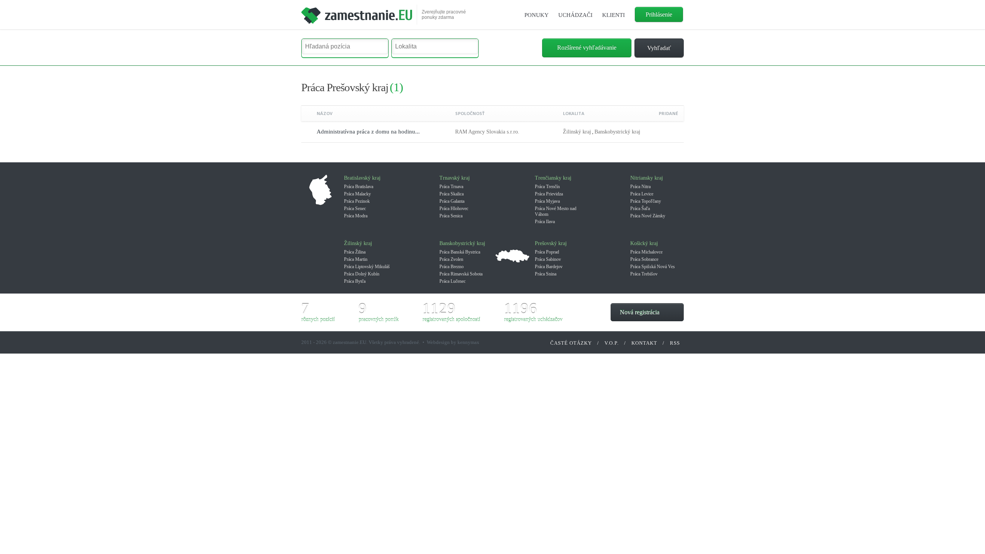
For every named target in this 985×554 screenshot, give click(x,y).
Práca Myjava (547, 201)
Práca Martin (355, 259)
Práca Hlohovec (453, 208)
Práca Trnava (451, 186)
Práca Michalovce (646, 252)
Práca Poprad (547, 252)
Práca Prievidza (549, 194)
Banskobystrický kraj (617, 132)
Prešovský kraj (551, 243)
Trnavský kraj (454, 178)
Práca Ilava (545, 221)
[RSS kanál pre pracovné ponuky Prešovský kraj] (673, 88)
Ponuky (536, 15)
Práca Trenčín (547, 186)
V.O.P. (611, 343)
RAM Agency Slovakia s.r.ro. (487, 132)
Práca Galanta (451, 201)
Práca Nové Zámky (647, 216)
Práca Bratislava (358, 186)
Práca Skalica (451, 194)
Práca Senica (450, 216)
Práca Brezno (451, 266)
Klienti (613, 15)
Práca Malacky (357, 194)
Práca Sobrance (644, 259)
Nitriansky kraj (646, 178)
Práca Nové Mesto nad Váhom (555, 211)
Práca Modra (355, 216)
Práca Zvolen (451, 259)
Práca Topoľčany (645, 201)
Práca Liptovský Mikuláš (367, 266)
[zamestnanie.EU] (356, 12)
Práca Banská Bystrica (459, 252)
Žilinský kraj (577, 132)
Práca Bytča (355, 281)
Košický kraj (644, 243)
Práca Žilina (355, 252)
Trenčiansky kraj (553, 178)
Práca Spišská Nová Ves (652, 266)
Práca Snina (545, 274)
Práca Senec (355, 208)
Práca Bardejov (549, 266)
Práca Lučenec (452, 281)
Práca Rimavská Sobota (460, 274)
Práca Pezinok (357, 201)
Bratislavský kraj (362, 178)
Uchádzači (575, 15)
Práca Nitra (640, 186)
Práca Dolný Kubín (361, 274)
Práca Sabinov (548, 259)
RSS (675, 343)
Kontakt (644, 343)
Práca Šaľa (640, 208)
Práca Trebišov (644, 274)
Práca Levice (641, 194)
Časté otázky (571, 343)
